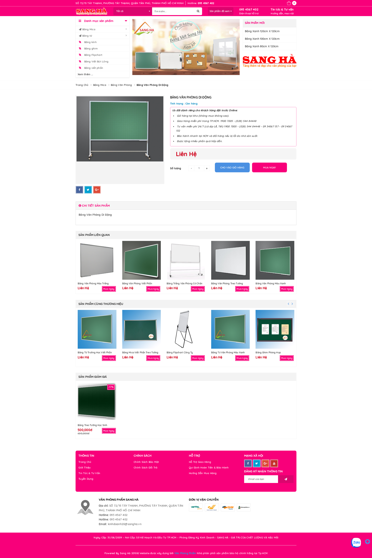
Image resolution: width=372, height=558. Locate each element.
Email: (103, 524)
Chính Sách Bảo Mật (146, 461)
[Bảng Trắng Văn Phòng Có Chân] (186, 260)
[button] (186, 206)
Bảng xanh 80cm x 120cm (262, 46)
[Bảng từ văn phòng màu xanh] (230, 329)
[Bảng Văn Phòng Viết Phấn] (141, 260)
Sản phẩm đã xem (220, 11)
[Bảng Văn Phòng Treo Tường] (230, 260)
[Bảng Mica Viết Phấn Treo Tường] (141, 329)
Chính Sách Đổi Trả (146, 467)
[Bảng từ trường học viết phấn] (97, 329)
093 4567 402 (248, 9)
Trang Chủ (84, 461)
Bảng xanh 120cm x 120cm (262, 31)
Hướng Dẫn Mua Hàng (203, 473)
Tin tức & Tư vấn (282, 9)
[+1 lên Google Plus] (97, 190)
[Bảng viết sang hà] (186, 47)
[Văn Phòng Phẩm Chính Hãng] (270, 60)
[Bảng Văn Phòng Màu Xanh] (275, 260)
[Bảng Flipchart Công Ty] (186, 329)
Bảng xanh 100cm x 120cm (262, 39)
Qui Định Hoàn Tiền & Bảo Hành (209, 467)
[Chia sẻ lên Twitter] (88, 190)
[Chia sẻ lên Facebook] (79, 190)
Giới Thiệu (84, 467)
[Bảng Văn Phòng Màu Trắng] (97, 260)
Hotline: (104, 515)
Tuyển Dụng (85, 478)
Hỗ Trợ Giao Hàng (200, 461)
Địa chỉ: (103, 505)
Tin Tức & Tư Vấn (89, 473)
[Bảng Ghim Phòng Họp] (275, 329)
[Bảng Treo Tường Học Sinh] (97, 402)
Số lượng (175, 168)
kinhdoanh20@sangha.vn (124, 524)
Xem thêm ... (85, 74)
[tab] (186, 206)
